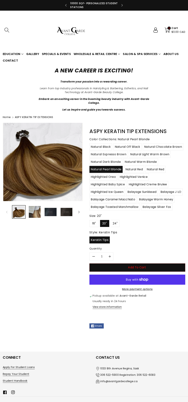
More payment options (137, 289)
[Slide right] (79, 212)
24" (115, 223)
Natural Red (134, 169)
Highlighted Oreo (103, 177)
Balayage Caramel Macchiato (113, 199)
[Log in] (157, 30)
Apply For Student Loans (19, 367)
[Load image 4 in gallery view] (66, 212)
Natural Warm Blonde (141, 162)
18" (94, 223)
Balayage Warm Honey (156, 199)
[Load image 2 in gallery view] (34, 212)
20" (104, 223)
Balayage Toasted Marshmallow (114, 207)
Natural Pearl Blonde (106, 169)
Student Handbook (15, 381)
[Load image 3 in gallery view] (50, 212)
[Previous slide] (66, 5)
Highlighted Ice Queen (107, 192)
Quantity (95, 248)
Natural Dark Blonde (106, 162)
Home (7, 117)
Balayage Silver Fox (156, 207)
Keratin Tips (100, 240)
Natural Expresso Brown (108, 154)
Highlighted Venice (133, 177)
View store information (107, 307)
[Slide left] (7, 212)
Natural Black (101, 147)
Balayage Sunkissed (141, 192)
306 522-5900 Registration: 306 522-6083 (127, 375)
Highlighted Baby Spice (108, 184)
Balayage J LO (170, 192)
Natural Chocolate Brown (163, 147)
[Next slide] (122, 5)
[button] (7, 30)
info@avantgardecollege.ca (119, 381)
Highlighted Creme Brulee (148, 184)
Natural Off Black (127, 147)
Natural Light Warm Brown (149, 154)
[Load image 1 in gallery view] (18, 212)
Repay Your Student (16, 374)
